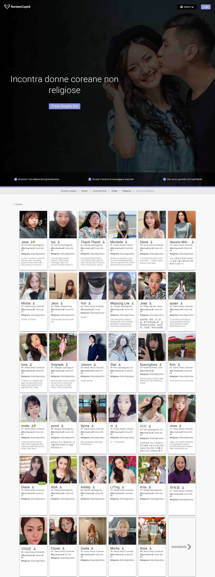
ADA (54, 487)
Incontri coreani (68, 191)
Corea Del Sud (99, 191)
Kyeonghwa (148, 364)
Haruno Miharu (180, 242)
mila (143, 487)
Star (113, 364)
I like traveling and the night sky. (62, 320)
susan (174, 303)
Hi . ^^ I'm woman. (117, 442)
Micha (114, 548)
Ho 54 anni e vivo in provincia (181, 381)
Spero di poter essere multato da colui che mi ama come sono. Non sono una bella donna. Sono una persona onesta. (63, 384)
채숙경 (175, 487)
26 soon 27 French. (28, 319)
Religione (127, 191)
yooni (55, 426)
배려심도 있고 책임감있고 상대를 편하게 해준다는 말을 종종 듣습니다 (63, 444)
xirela (25, 426)
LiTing (115, 487)
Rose (143, 548)
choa (173, 426)
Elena (144, 242)
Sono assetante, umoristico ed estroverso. (92, 443)
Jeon (54, 303)
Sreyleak (57, 364)
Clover (55, 548)
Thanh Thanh (90, 242)
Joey (143, 303)
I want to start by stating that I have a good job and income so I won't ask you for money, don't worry (32, 445)
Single (114, 191)
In (111, 426)
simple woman (87, 381)
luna (24, 364)
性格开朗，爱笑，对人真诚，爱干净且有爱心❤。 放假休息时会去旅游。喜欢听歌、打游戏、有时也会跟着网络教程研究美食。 (151, 323)
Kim (173, 364)
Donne (84, 191)
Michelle (116, 242)
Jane (25, 242)
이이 (143, 426)
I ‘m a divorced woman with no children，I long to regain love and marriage (151, 260)
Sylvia (85, 426)
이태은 (26, 549)
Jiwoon (86, 364)
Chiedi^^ (84, 317)
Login (205, 7)
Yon (83, 303)
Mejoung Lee (119, 303)
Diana (25, 487)
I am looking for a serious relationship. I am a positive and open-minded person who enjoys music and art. (121, 322)
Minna (26, 303)
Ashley (86, 487)
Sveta (85, 548)
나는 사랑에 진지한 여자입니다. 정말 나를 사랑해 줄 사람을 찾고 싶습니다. (182, 261)
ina (53, 242)
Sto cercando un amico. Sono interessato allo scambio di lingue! (151, 380)
